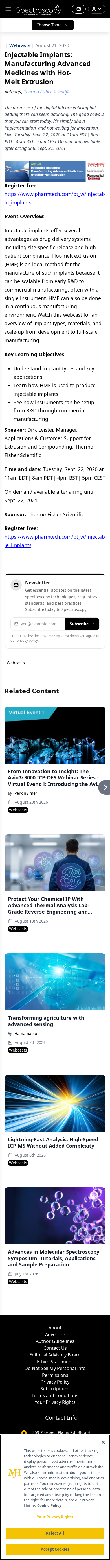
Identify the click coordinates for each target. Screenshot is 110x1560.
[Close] (103, 1442)
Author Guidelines (55, 1341)
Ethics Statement (55, 1361)
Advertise (55, 1334)
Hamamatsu (25, 1033)
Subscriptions (55, 1389)
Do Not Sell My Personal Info (55, 1368)
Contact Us (55, 1348)
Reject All (55, 1533)
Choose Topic (48, 24)
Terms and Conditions (55, 1395)
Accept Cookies (55, 1549)
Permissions (55, 1375)
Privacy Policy (55, 1382)
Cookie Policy (49, 1505)
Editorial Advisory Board (55, 1355)
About (55, 1328)
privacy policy (27, 640)
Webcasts (16, 662)
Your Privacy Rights (55, 1402)
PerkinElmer (25, 793)
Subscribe (79, 623)
